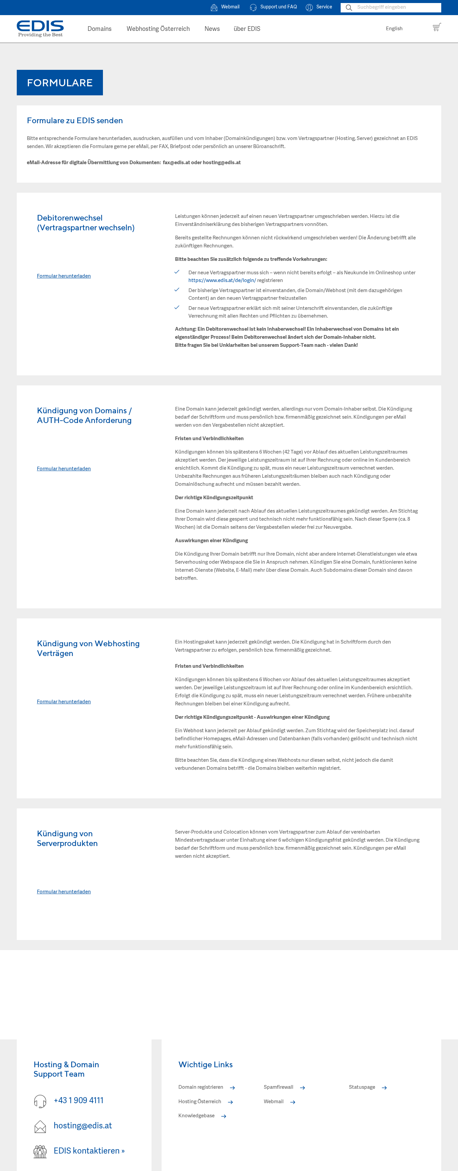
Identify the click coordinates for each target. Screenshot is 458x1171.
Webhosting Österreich (158, 29)
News (212, 29)
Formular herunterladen (64, 276)
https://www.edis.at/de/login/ (222, 281)
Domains (100, 29)
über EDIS (247, 29)
